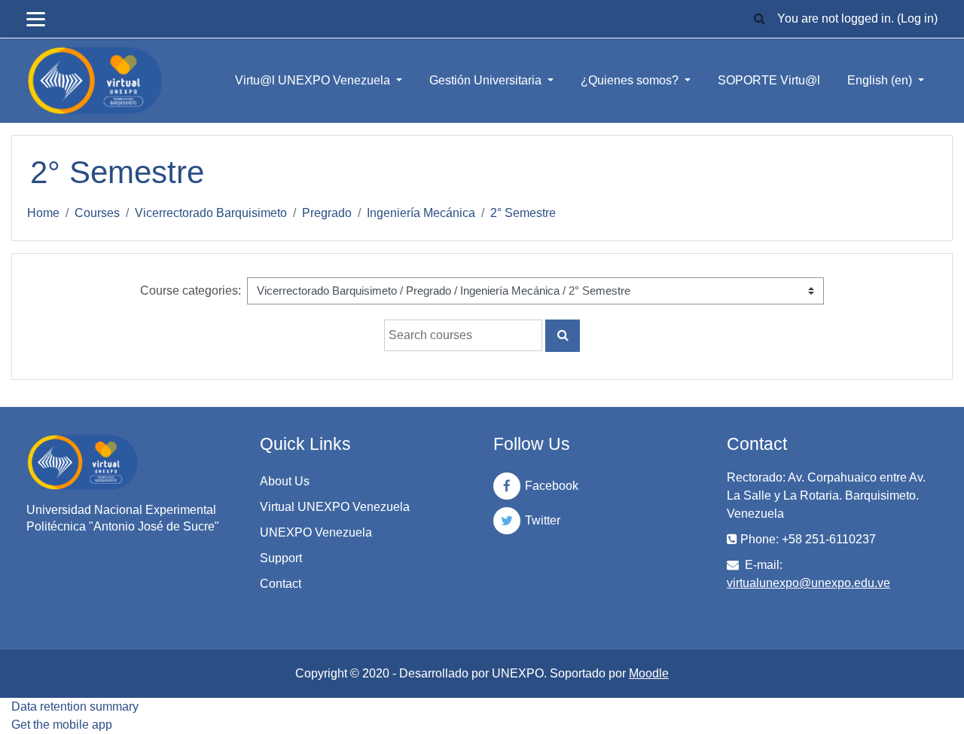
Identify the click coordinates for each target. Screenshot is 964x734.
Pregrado (327, 212)
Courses (97, 212)
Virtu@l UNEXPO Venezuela (314, 80)
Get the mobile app (61, 724)
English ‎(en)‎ (881, 80)
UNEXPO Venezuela (316, 532)
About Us (285, 481)
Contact (280, 583)
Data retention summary (75, 706)
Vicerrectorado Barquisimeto (211, 212)
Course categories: (190, 290)
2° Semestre (523, 212)
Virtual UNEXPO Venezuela (335, 506)
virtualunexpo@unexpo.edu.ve (808, 582)
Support (281, 558)
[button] (759, 19)
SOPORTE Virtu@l (769, 80)
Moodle (649, 673)
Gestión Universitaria (487, 80)
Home (43, 212)
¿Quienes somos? (631, 80)
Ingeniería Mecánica (421, 212)
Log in (917, 18)
